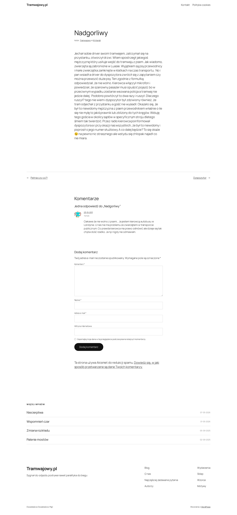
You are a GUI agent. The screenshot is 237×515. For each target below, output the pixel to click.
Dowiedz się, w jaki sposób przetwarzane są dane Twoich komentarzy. (116, 365)
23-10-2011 (88, 212)
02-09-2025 (205, 439)
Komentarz (79, 264)
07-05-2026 (205, 412)
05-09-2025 (205, 430)
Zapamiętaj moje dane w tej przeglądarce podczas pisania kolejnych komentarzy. (111, 339)
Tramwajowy (85, 40)
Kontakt (185, 4)
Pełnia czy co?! (39, 177)
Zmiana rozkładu (38, 430)
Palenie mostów (37, 439)
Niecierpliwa (35, 412)
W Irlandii (97, 40)
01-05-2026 (205, 421)
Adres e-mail (80, 313)
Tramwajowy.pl (37, 5)
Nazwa (77, 300)
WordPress (205, 507)
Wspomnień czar (38, 421)
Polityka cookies (201, 4)
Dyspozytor (199, 177)
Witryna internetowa (83, 326)
